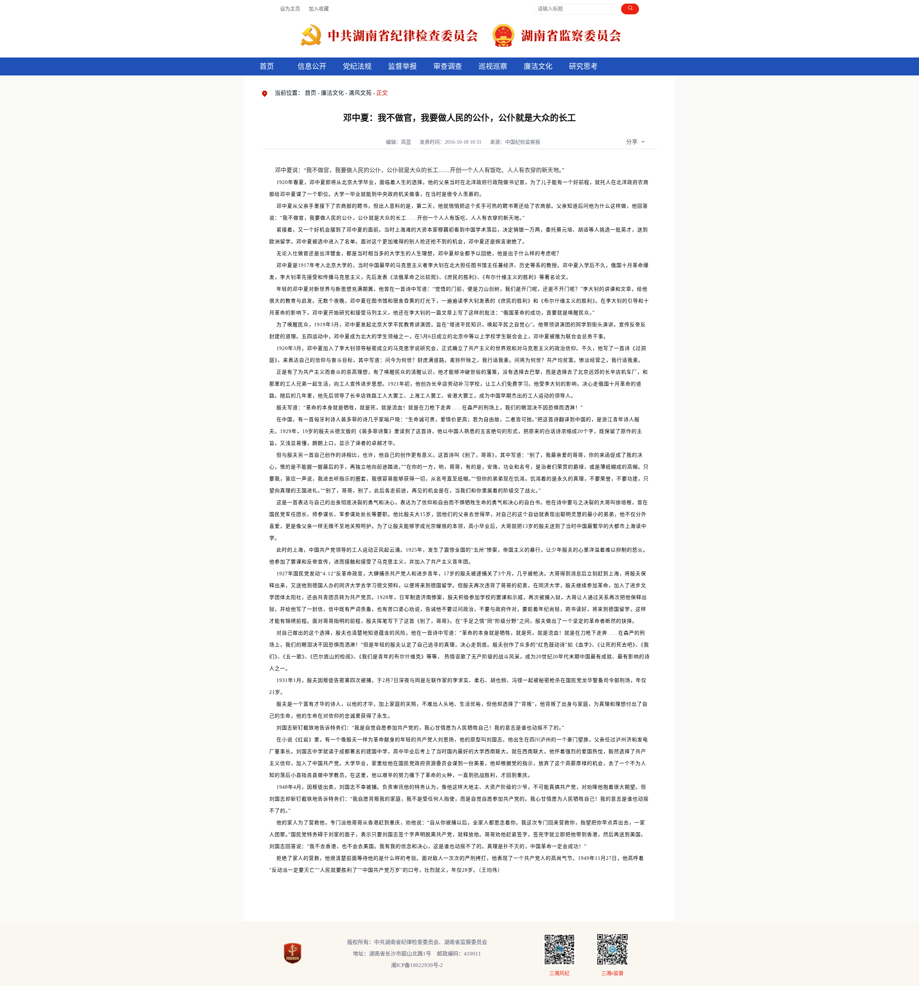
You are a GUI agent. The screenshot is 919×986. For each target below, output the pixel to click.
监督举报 (402, 66)
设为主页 (290, 8)
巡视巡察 (493, 66)
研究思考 (583, 66)
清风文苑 (360, 93)
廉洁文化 (332, 93)
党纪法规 (357, 66)
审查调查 (447, 66)
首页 (267, 66)
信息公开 (312, 66)
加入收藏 (319, 8)
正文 (382, 93)
